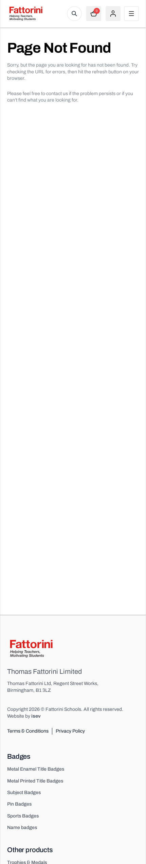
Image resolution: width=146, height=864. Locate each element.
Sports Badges (23, 815)
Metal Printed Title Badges (35, 781)
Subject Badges (24, 792)
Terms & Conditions (28, 731)
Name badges (22, 827)
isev (36, 716)
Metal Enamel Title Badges (35, 769)
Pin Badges (19, 804)
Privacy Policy (70, 731)
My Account (113, 13)
